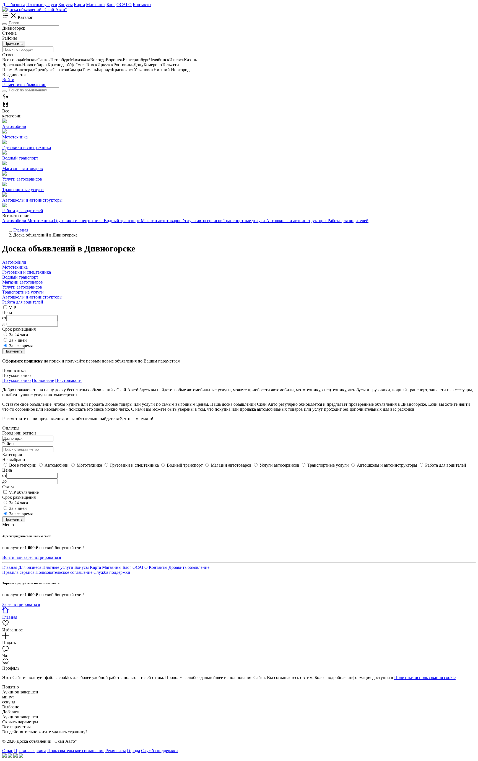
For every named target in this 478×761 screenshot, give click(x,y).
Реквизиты (115, 750)
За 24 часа (18, 334)
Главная (9, 567)
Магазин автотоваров (22, 282)
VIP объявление (24, 492)
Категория (12, 454)
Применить (13, 44)
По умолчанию (16, 380)
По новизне (43, 380)
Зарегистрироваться (21, 604)
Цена (7, 470)
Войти (8, 79)
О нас (7, 750)
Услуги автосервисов (22, 287)
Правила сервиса (18, 572)
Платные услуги (41, 4)
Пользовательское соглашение (63, 572)
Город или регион (19, 433)
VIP (12, 307)
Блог (110, 4)
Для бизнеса (13, 4)
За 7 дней (18, 340)
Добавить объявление (188, 567)
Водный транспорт (20, 277)
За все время (21, 345)
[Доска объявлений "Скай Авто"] (34, 9)
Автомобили (14, 262)
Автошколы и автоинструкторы (32, 297)
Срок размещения (19, 497)
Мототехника (15, 267)
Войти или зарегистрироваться (31, 557)
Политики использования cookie (425, 677)
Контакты (142, 4)
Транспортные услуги (23, 292)
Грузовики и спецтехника (26, 272)
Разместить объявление (24, 84)
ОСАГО (124, 4)
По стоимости (68, 380)
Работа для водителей (22, 302)
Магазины (95, 4)
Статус (8, 486)
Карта (79, 4)
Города (133, 750)
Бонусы (65, 4)
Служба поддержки (111, 572)
